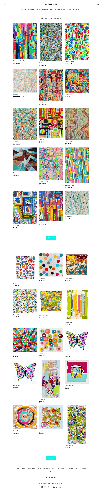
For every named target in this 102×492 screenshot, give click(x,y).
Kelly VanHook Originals (45, 9)
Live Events (70, 9)
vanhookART (46, 483)
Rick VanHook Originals (28, 9)
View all (51, 238)
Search (39, 468)
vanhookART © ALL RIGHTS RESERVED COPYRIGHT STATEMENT (64, 468)
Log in (51, 471)
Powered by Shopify (57, 483)
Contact (78, 9)
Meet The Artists (60, 9)
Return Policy (31, 468)
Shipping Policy (20, 468)
